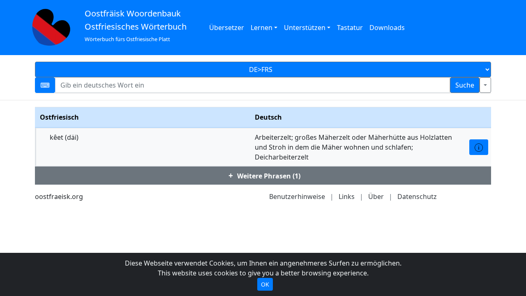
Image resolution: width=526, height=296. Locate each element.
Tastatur (350, 27)
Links (347, 196)
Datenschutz (417, 196)
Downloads (387, 27)
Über (376, 196)
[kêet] (478, 147)
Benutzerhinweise (297, 196)
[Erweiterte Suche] (485, 85)
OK (265, 284)
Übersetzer (226, 27)
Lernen (261, 27)
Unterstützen (304, 27)
